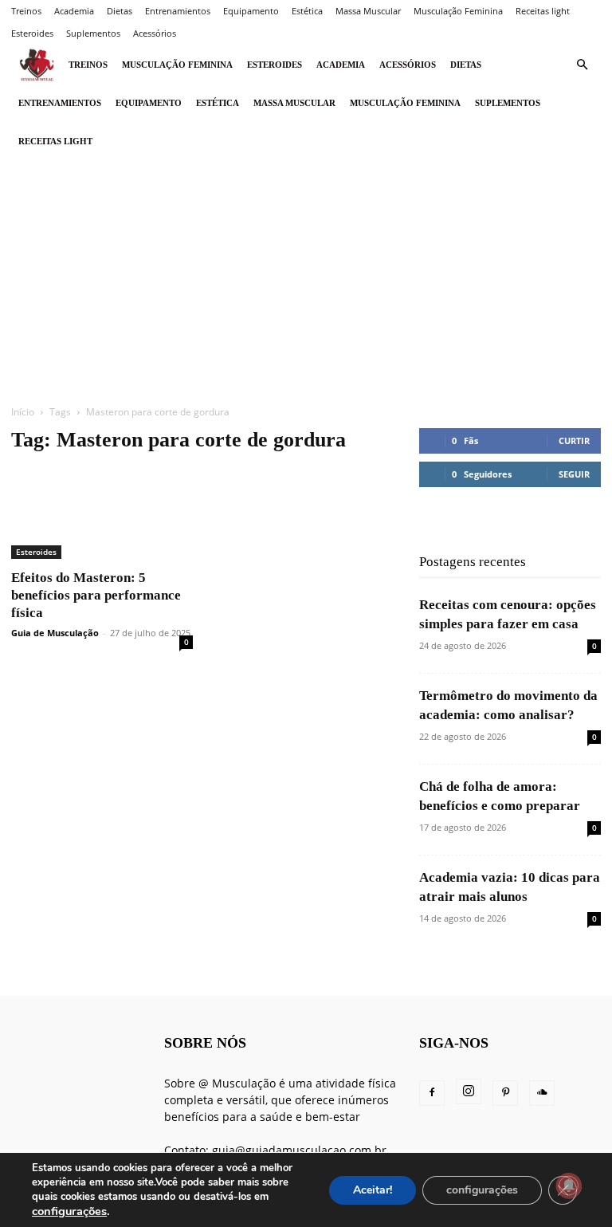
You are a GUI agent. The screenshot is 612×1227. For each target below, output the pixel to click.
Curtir (574, 440)
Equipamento (251, 11)
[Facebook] (432, 1093)
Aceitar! (372, 1190)
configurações (69, 1211)
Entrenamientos (177, 11)
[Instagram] (468, 1091)
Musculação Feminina (458, 11)
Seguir (574, 474)
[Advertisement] (306, 279)
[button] (582, 65)
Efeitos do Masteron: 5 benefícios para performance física (96, 595)
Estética (307, 11)
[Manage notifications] (569, 1185)
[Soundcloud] (542, 1093)
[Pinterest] (505, 1093)
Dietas (119, 11)
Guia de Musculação (55, 633)
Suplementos (93, 33)
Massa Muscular (368, 11)
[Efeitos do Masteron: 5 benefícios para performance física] (102, 514)
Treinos (26, 11)
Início (22, 412)
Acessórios (154, 33)
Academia (74, 11)
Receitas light (543, 11)
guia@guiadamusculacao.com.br (299, 1150)
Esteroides (32, 33)
